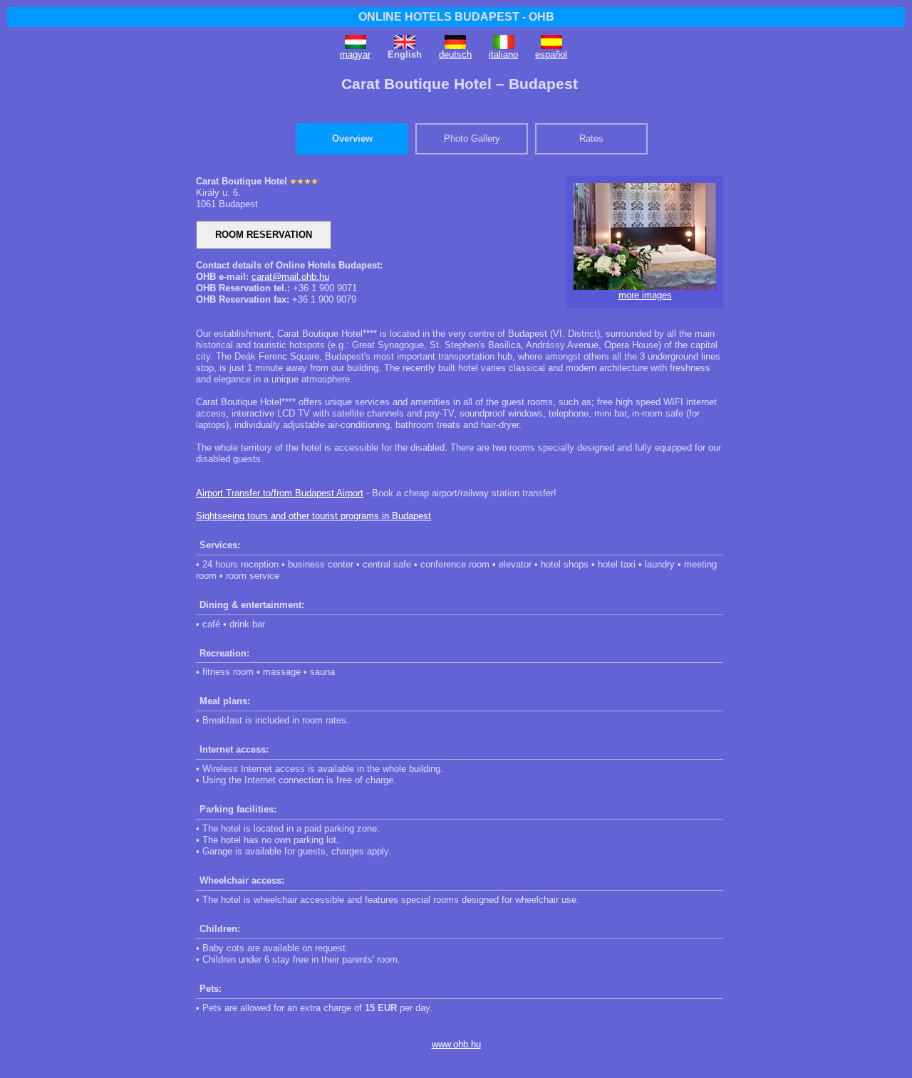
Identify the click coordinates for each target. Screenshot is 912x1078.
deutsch (455, 54)
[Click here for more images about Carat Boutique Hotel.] (645, 286)
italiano (503, 54)
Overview (352, 138)
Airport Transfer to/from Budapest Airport (279, 493)
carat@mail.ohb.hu (290, 276)
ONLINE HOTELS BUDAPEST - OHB (456, 17)
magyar (355, 54)
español (551, 54)
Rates (591, 138)
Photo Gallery (472, 138)
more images (645, 295)
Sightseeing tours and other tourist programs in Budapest (313, 516)
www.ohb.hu (456, 1044)
